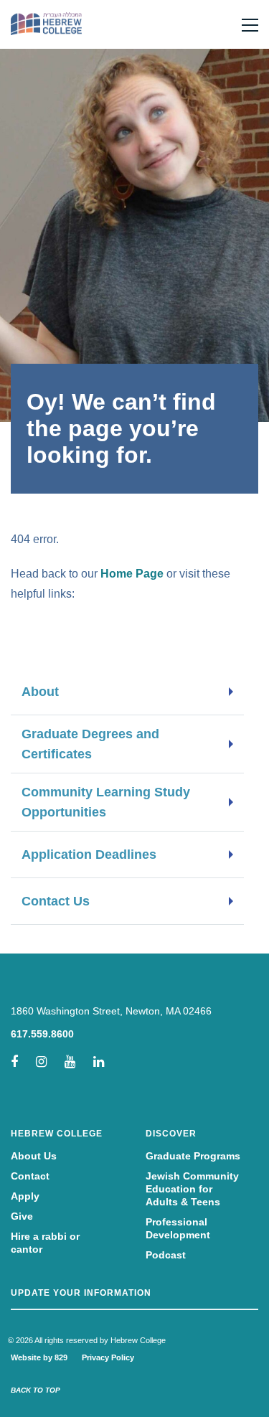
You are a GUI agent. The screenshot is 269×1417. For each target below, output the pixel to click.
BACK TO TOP (35, 1390)
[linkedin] (98, 1062)
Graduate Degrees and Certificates (90, 744)
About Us (34, 1156)
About (40, 691)
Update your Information (81, 1293)
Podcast (166, 1255)
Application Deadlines (89, 854)
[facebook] (14, 1062)
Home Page (132, 574)
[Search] (221, 24)
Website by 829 (39, 1357)
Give (22, 1216)
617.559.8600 (42, 1034)
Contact (30, 1176)
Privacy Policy (108, 1357)
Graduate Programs (193, 1156)
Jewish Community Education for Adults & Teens (192, 1188)
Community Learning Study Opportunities (106, 802)
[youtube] (70, 1062)
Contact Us (56, 901)
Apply (25, 1196)
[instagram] (41, 1062)
